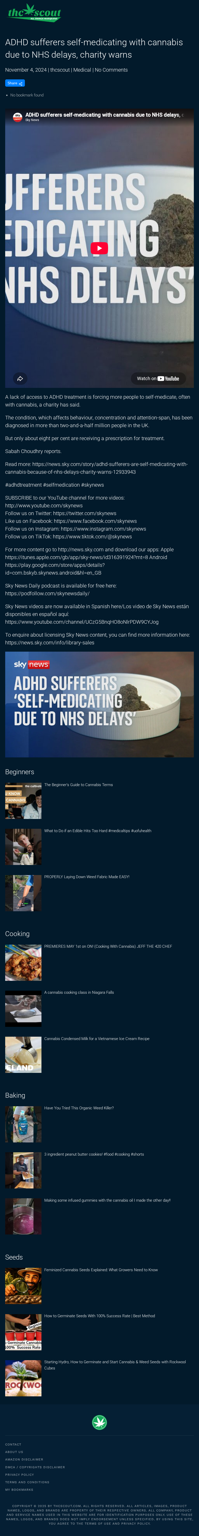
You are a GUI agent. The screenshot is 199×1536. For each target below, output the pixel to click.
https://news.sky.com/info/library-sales (49, 642)
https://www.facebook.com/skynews (95, 521)
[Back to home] (33, 13)
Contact (13, 1444)
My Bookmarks (19, 1490)
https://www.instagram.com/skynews (103, 529)
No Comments (111, 70)
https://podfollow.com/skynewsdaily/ (47, 593)
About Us (14, 1452)
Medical (82, 70)
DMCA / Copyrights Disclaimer (35, 1467)
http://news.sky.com (81, 549)
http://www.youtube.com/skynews (44, 505)
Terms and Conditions (27, 1482)
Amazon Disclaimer (24, 1459)
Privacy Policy (19, 1475)
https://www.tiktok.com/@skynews (92, 536)
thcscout (60, 70)
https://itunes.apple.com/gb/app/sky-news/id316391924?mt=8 (76, 557)
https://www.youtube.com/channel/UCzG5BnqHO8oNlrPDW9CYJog (82, 622)
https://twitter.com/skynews (84, 513)
